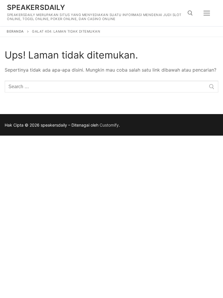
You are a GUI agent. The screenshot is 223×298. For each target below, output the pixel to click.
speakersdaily (36, 7)
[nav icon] (206, 13)
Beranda (15, 31)
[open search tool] (190, 13)
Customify (109, 125)
